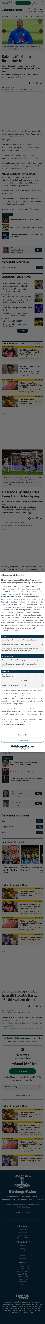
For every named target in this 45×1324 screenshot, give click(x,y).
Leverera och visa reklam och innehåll (14, 681)
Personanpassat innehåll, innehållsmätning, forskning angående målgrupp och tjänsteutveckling (20, 649)
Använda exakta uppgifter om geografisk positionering (20, 660)
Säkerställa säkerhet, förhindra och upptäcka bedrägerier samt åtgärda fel (20, 676)
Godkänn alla (22, 735)
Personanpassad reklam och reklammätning (16, 644)
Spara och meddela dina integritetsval (14, 685)
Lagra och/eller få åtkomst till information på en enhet (20, 640)
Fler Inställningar (22, 740)
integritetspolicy (23, 724)
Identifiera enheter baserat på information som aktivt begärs (19, 665)
